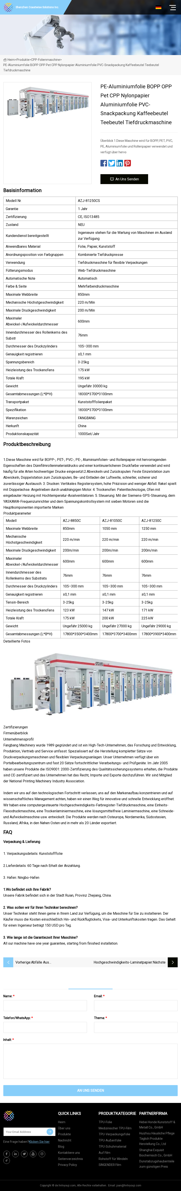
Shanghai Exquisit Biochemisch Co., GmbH (155, 1152)
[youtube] (33, 1154)
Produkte (23, 59)
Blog (61, 1146)
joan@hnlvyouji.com (128, 1185)
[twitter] (24, 1154)
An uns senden (127, 179)
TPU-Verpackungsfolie (114, 1134)
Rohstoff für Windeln (113, 1159)
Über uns (64, 1128)
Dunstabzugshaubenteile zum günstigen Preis (156, 1164)
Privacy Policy (67, 1165)
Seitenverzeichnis (70, 1159)
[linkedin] (15, 1154)
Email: (99, 996)
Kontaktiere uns (69, 1152)
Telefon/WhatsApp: (18, 1018)
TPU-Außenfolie (110, 1140)
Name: (9, 996)
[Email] (50, 1131)
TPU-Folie (105, 1122)
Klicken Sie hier (39, 1141)
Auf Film (104, 1152)
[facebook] (6, 1154)
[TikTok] (6, 1160)
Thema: (100, 1018)
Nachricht (64, 1140)
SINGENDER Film (110, 1165)
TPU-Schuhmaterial (112, 1146)
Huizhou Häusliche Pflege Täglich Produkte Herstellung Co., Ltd (157, 1139)
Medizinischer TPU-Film (115, 1128)
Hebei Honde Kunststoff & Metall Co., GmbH (157, 1124)
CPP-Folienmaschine (45, 59)
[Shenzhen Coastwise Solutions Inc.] (25, 1115)
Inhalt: (8, 1039)
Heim (11, 59)
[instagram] (42, 1154)
